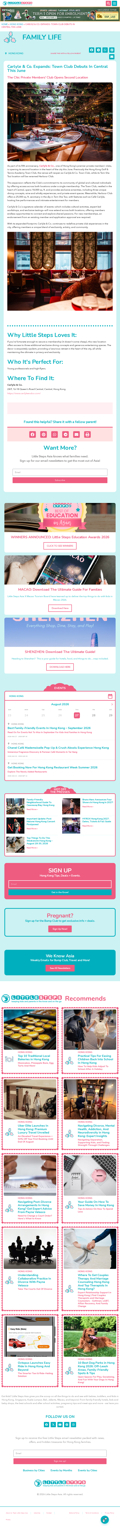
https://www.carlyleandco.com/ (24, 393)
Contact (49, 1513)
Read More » (32, 809)
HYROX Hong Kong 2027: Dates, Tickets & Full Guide (96, 820)
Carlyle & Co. (46, 165)
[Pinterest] (66, 1424)
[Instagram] (73, 1424)
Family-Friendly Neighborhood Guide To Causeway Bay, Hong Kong (40, 802)
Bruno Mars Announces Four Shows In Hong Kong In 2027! (97, 801)
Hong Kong (16, 24)
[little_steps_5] (60, 14)
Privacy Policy (109, 1513)
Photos (8, 1520)
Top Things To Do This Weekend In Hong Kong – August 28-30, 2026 (40, 840)
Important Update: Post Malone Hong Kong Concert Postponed (41, 821)
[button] (91, 50)
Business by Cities (34, 1470)
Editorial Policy (74, 1513)
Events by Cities (87, 1470)
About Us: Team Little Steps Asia (17, 1513)
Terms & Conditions (92, 1513)
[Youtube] (60, 1424)
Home (4, 24)
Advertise (37, 1513)
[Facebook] (46, 1424)
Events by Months (61, 1470)
